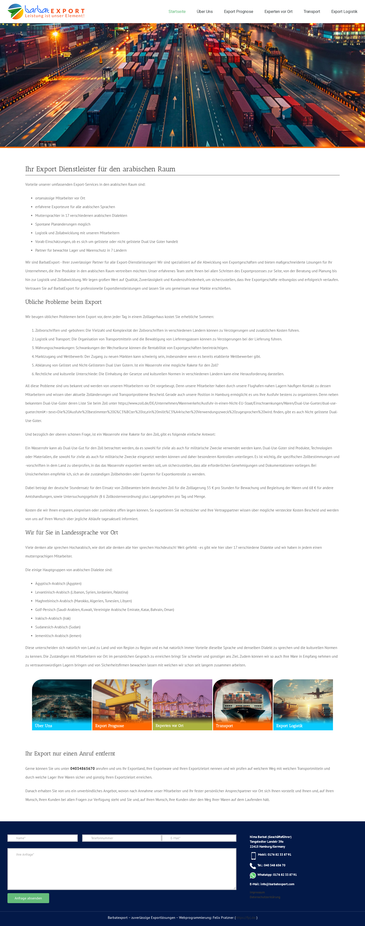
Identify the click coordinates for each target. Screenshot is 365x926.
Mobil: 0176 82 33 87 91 (274, 854)
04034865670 (82, 768)
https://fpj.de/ (246, 917)
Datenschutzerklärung (265, 897)
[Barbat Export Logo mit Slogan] (45, 11)
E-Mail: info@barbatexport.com (272, 884)
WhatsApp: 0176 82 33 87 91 (276, 875)
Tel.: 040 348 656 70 (270, 865)
